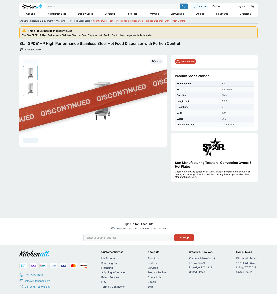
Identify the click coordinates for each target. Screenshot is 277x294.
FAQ (103, 281)
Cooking (30, 13)
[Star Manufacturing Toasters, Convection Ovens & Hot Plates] (214, 147)
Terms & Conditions (113, 286)
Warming (154, 13)
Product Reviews (158, 272)
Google (152, 281)
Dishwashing (177, 13)
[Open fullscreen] (104, 101)
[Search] (184, 6)
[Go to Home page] (32, 6)
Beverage (110, 13)
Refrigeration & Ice (56, 13)
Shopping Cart (110, 263)
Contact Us (154, 277)
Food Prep (132, 13)
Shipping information (113, 272)
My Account (108, 258)
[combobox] (138, 6)
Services (153, 267)
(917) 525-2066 (34, 275)
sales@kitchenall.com (37, 280)
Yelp (150, 286)
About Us (153, 258)
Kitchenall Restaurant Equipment (36, 20)
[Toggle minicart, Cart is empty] (253, 6)
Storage (200, 13)
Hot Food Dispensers (79, 20)
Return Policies (110, 277)
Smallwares (222, 13)
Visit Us (152, 263)
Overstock (245, 13)
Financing (107, 267)
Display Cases (85, 13)
